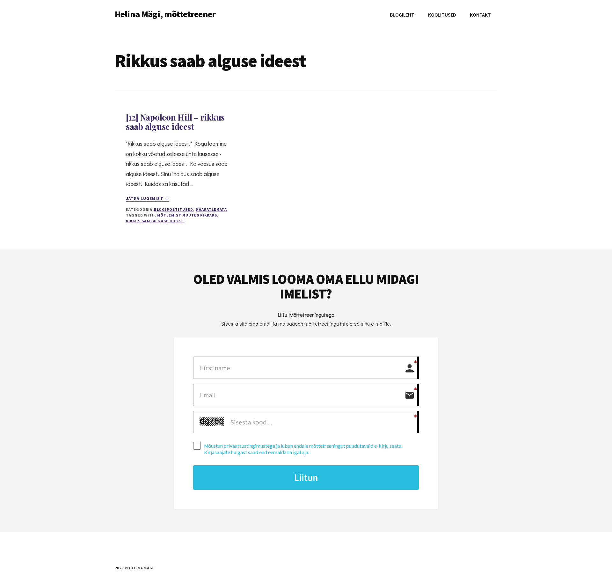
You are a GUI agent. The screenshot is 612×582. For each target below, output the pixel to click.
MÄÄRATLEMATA (211, 209)
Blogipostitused (173, 209)
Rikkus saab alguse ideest (155, 220)
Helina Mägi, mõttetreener (165, 14)
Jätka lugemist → (147, 199)
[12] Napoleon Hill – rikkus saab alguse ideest (175, 122)
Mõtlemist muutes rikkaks (187, 215)
